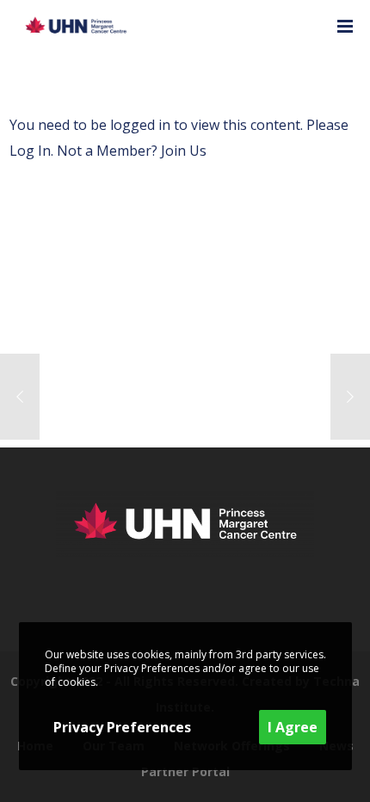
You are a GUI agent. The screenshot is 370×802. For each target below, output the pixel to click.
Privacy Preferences (122, 727)
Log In (30, 150)
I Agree (293, 727)
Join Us (184, 150)
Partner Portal (185, 771)
